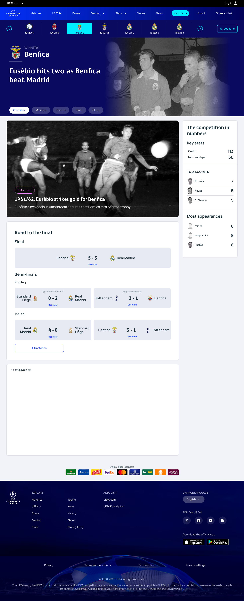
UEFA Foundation (113, 506)
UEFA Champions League (13, 13)
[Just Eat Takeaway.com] (160, 472)
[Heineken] (71, 472)
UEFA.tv (36, 506)
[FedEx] (109, 472)
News (71, 506)
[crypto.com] (134, 472)
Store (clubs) (75, 527)
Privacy (48, 565)
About (71, 520)
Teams (72, 499)
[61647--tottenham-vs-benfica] (132, 298)
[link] (35, 13)
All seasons (227, 28)
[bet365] (147, 472)
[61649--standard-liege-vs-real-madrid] (53, 298)
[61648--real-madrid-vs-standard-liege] (53, 330)
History (72, 513)
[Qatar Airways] (173, 472)
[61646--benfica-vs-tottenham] (132, 330)
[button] (98, 13)
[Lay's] (96, 472)
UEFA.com (109, 499)
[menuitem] (37, 13)
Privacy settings (195, 565)
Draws (35, 513)
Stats (35, 527)
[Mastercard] (122, 472)
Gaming (36, 520)
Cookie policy (147, 565)
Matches (37, 499)
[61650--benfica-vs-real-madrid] (93, 258)
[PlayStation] (83, 472)
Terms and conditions (97, 565)
